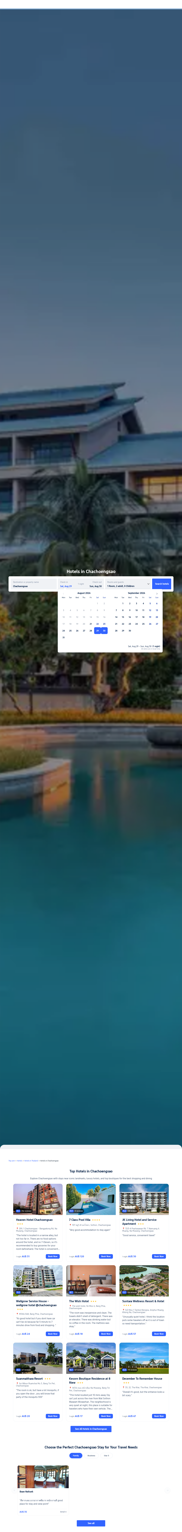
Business (91, 1455)
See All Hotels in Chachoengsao (91, 1429)
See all (91, 1523)
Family (76, 1455)
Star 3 (106, 1455)
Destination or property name (26, 582)
